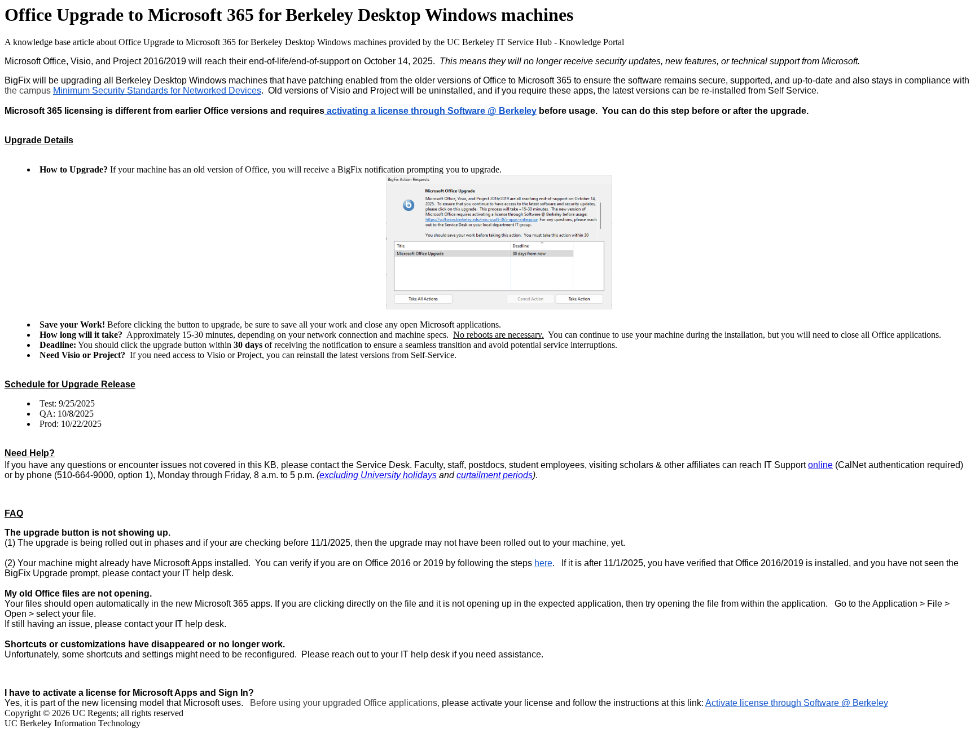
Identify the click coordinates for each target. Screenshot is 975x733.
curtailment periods (494, 475)
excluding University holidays (378, 475)
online (820, 465)
